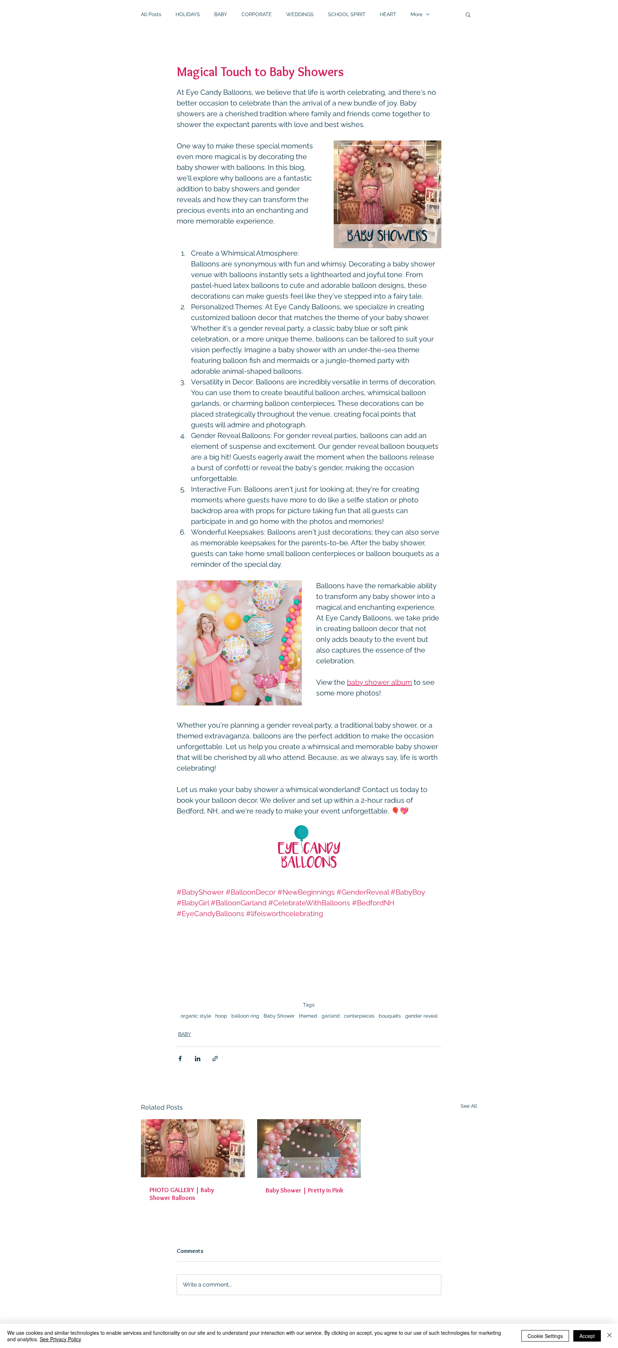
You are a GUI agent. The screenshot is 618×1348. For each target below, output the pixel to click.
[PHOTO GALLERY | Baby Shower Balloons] (193, 1148)
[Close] (609, 1335)
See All (469, 1106)
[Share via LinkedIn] (197, 1058)
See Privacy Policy (60, 1339)
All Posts (151, 14)
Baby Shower (279, 1016)
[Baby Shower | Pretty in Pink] (309, 1148)
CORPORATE (256, 14)
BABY (220, 14)
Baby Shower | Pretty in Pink (304, 1190)
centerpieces (359, 1016)
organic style (196, 1016)
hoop (221, 1016)
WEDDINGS (300, 14)
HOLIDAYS (188, 14)
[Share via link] (215, 1058)
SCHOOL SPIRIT (347, 14)
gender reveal (421, 1016)
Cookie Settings (545, 1335)
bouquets (390, 1016)
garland (331, 1016)
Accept (587, 1335)
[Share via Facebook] (180, 1058)
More (416, 14)
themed (308, 1016)
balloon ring (245, 1016)
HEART (388, 14)
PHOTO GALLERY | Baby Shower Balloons (181, 1194)
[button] (468, 14)
